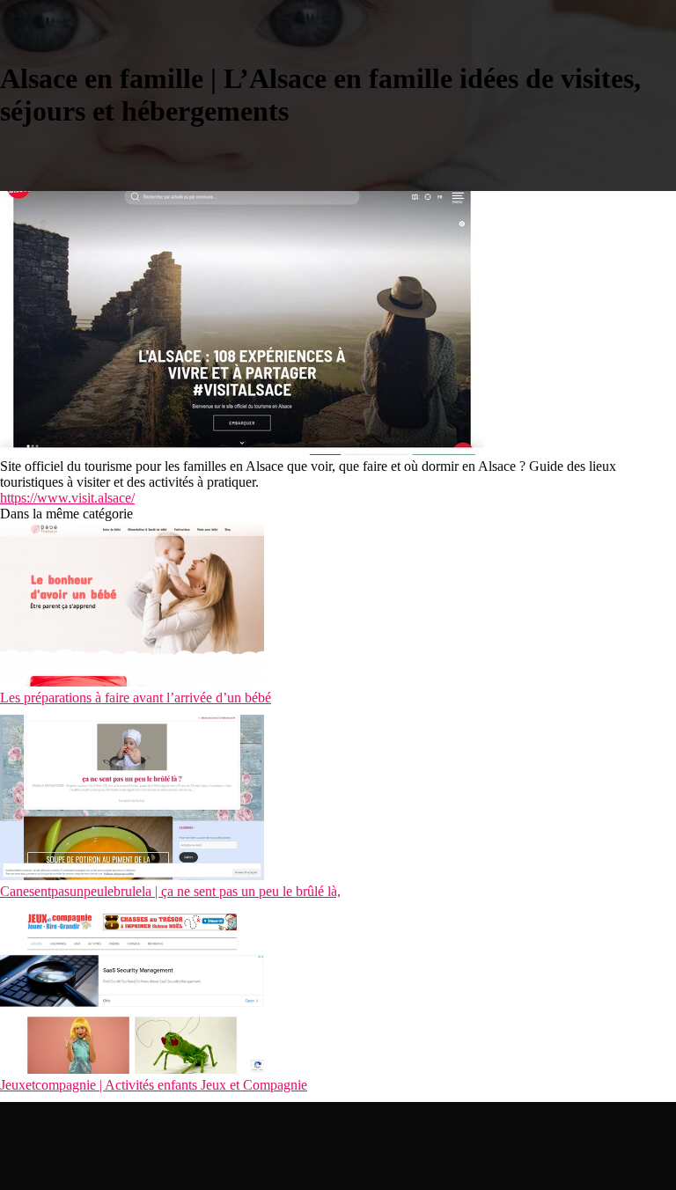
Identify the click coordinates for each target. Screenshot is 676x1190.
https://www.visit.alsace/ (67, 497)
